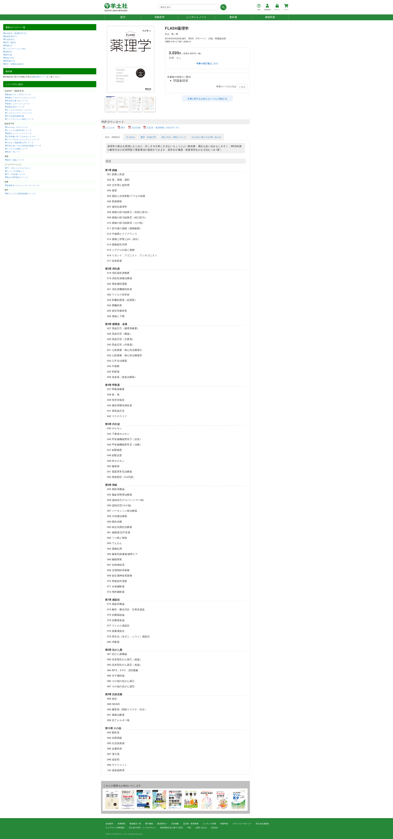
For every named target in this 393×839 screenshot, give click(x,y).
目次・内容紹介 (113, 137)
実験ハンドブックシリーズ (18, 104)
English (214, 828)
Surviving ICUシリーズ (17, 127)
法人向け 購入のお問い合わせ (206, 137)
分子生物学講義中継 (15, 116)
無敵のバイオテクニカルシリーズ (21, 97)
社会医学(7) (10, 39)
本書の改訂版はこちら (207, 63)
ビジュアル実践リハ (15, 171)
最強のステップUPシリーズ (18, 94)
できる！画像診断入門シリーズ (20, 142)
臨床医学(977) (11, 36)
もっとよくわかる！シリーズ (19, 110)
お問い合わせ (201, 828)
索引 (123, 127)
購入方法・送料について (174, 137)
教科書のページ (40, 76)
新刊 (122, 17)
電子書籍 (149, 824)
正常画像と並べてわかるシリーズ (21, 136)
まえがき (110, 127)
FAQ (189, 828)
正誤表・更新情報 (190, 824)
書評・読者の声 (148, 137)
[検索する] (222, 7)
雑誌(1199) (9, 58)
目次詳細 (136, 127)
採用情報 (121, 824)
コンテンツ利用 (209, 824)
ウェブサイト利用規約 (115, 828)
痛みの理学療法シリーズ (17, 177)
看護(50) (8, 45)
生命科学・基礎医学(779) (15, 33)
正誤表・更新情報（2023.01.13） (163, 127)
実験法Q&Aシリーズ (15, 107)
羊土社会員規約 (262, 824)
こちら (242, 86)
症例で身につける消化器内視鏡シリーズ (24, 145)
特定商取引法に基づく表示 (171, 828)
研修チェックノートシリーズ (19, 133)
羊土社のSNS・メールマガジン (142, 828)
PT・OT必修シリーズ (16, 174)
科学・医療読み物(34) (14, 64)
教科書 (233, 17)
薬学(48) (8, 55)
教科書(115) (10, 61)
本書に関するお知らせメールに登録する (207, 98)
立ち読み (130, 137)
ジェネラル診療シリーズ (17, 149)
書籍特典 (270, 17)
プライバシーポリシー (241, 824)
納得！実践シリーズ (15, 160)
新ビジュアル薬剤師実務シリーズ (21, 193)
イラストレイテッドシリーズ (19, 113)
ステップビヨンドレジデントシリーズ (23, 139)
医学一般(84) (10, 42)
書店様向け (162, 824)
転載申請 (224, 824)
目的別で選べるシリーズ (17, 100)
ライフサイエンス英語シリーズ (20, 119)
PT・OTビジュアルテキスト (19, 168)
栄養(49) (8, 52)
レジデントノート (196, 17)
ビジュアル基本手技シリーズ (19, 130)
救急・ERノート (14, 152)
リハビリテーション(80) (15, 48)
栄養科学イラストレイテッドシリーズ (23, 185)
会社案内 (109, 824)
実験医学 (160, 17)
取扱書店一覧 (135, 824)
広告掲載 (175, 824)
